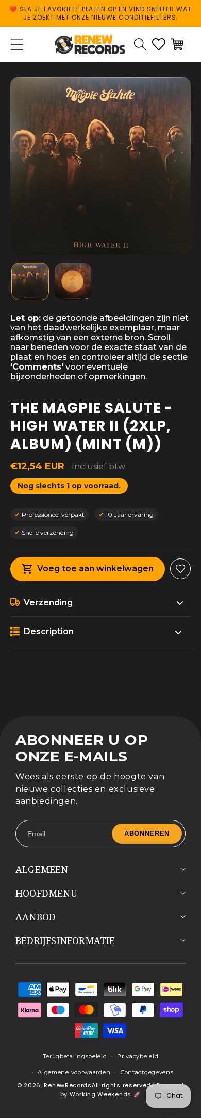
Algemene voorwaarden (74, 1072)
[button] (140, 44)
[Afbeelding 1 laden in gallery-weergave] (30, 281)
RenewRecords (67, 1085)
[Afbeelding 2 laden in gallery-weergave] (73, 281)
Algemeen (42, 869)
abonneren (147, 833)
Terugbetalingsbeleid (75, 1056)
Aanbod (35, 917)
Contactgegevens (147, 1072)
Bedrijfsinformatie (65, 940)
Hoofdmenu (46, 893)
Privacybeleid (137, 1056)
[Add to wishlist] (180, 568)
